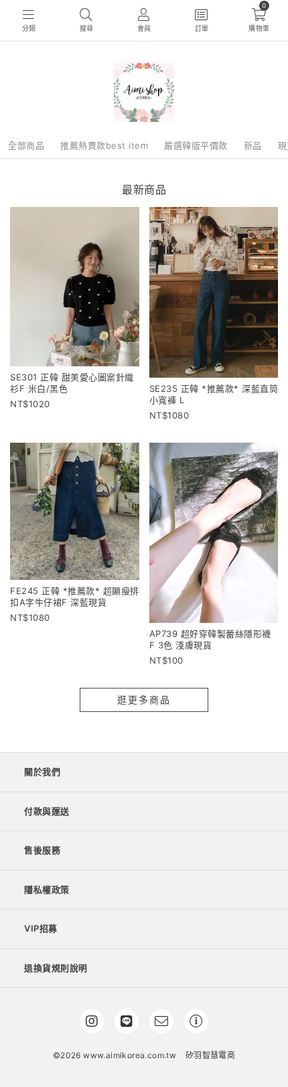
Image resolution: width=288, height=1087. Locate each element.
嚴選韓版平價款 (196, 145)
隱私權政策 (47, 889)
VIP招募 (41, 928)
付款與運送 (47, 811)
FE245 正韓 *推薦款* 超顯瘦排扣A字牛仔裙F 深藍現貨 (74, 596)
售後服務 (42, 850)
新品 (253, 145)
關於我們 (42, 771)
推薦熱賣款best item (104, 145)
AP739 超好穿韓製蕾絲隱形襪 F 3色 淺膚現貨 (210, 639)
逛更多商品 (144, 699)
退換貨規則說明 (56, 967)
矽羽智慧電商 (210, 1055)
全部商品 (26, 145)
